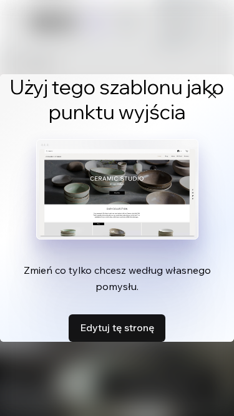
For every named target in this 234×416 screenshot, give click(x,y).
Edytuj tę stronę (117, 327)
